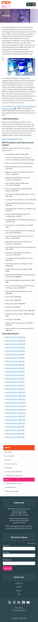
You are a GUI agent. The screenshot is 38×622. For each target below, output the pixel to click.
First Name (6, 545)
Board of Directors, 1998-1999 (15, 427)
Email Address (8, 560)
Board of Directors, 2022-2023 (15, 344)
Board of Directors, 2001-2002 (15, 416)
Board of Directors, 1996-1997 (15, 434)
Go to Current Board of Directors (12, 139)
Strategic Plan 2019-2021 (14, 472)
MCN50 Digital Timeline (14, 483)
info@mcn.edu (22, 511)
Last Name (6, 552)
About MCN (8, 452)
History (6, 480)
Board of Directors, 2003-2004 (15, 409)
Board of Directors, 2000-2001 (15, 420)
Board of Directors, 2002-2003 (15, 413)
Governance (8, 468)
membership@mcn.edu (23, 509)
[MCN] (6, 4)
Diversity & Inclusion (10, 464)
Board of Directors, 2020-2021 (15, 351)
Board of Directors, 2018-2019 (15, 358)
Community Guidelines (19, 610)
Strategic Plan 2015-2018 (14, 476)
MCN (24, 618)
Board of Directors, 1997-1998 (15, 430)
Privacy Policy (19, 608)
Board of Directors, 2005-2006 (15, 403)
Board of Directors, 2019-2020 (15, 354)
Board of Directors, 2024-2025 (15, 337)
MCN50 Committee (12, 491)
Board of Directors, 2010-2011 (15, 385)
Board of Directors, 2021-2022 (15, 347)
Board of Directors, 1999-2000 (15, 423)
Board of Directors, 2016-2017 (15, 365)
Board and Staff (9, 456)
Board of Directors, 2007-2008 (15, 396)
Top (34, 615)
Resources (19, 590)
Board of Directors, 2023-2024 (15, 341)
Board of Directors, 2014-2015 (15, 372)
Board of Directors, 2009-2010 (15, 389)
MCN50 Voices (11, 487)
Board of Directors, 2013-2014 (15, 375)
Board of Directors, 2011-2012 (15, 382)
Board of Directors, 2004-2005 (15, 406)
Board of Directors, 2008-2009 (15, 392)
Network (19, 587)
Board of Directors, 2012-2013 (15, 378)
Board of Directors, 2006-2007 (15, 399)
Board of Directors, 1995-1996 (15, 437)
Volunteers (7, 460)
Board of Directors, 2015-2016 (15, 368)
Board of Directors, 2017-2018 (15, 361)
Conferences (19, 583)
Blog (19, 594)
